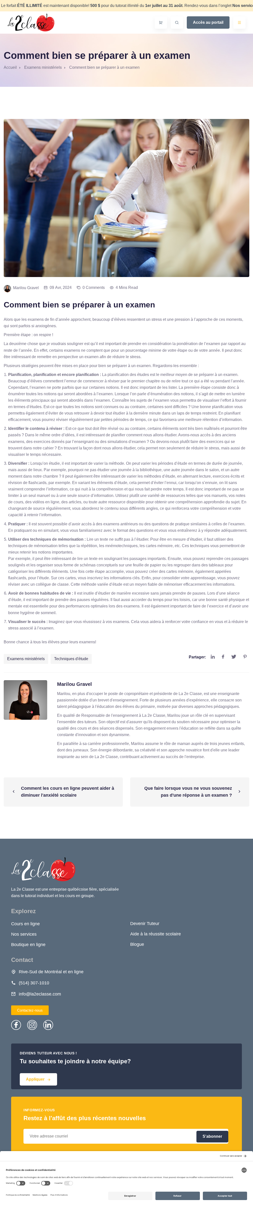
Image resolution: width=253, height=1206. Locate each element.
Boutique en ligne (28, 944)
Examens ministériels (26, 659)
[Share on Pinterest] (245, 657)
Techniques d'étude (71, 659)
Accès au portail (208, 22)
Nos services (24, 934)
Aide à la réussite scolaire (155, 933)
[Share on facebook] (223, 657)
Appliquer (35, 1079)
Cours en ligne (25, 923)
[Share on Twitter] (233, 657)
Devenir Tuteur (144, 923)
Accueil (10, 67)
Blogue (137, 944)
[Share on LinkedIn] (213, 657)
